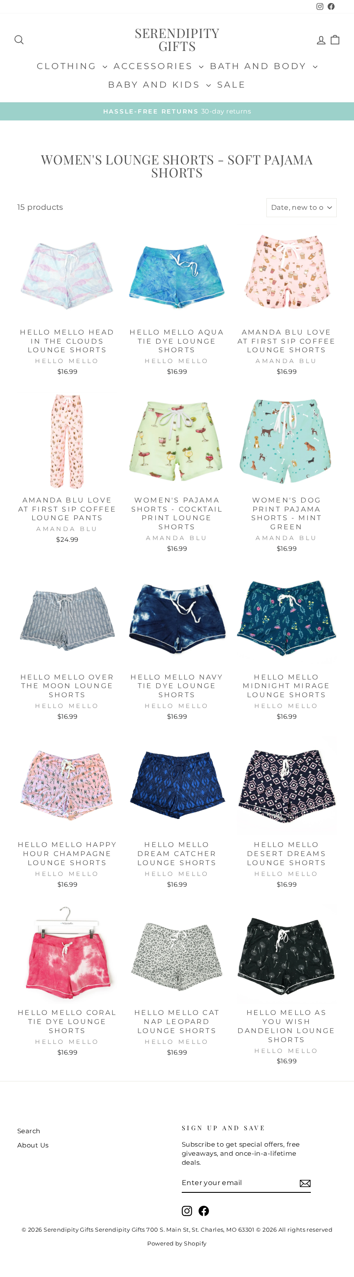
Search (29, 1131)
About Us (33, 1145)
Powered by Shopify (176, 1243)
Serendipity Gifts (177, 39)
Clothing (69, 66)
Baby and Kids (156, 84)
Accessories (155, 66)
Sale (231, 84)
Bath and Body (260, 66)
